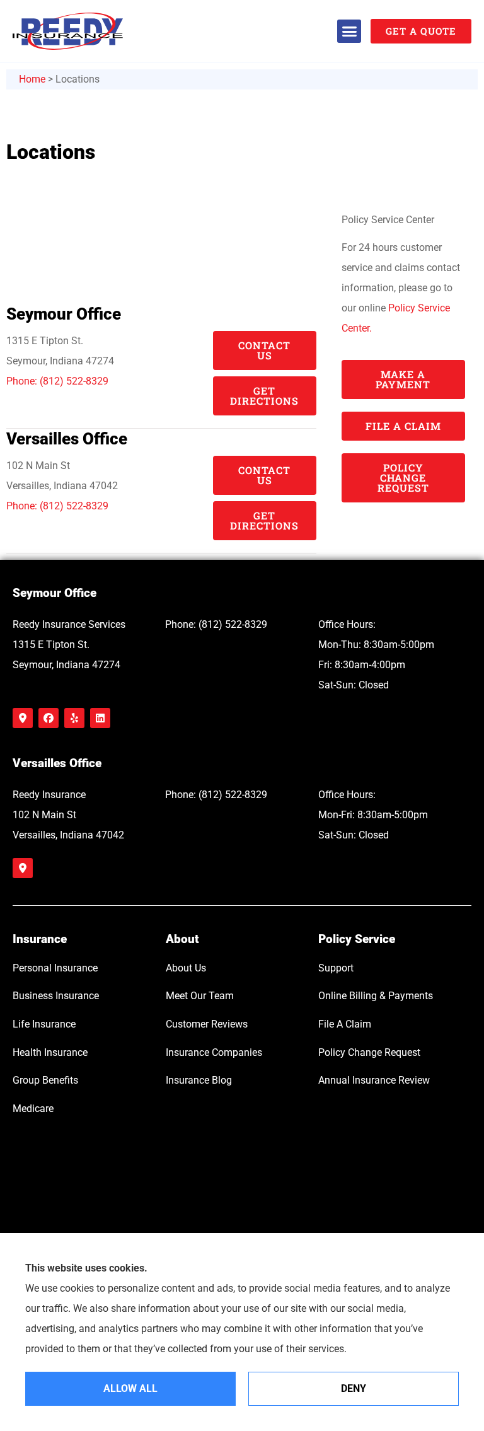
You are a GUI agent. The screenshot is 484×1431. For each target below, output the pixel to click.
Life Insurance (44, 1024)
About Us (186, 968)
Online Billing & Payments (375, 996)
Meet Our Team (200, 996)
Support (336, 968)
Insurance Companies (214, 1052)
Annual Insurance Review (374, 1080)
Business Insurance (56, 996)
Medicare (33, 1109)
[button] (349, 31)
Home (32, 79)
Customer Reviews (207, 1024)
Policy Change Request (369, 1052)
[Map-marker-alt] (23, 718)
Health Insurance (50, 1052)
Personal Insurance (55, 968)
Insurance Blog (199, 1080)
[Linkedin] (100, 718)
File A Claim (344, 1024)
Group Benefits (45, 1080)
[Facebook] (48, 718)
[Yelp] (74, 718)
